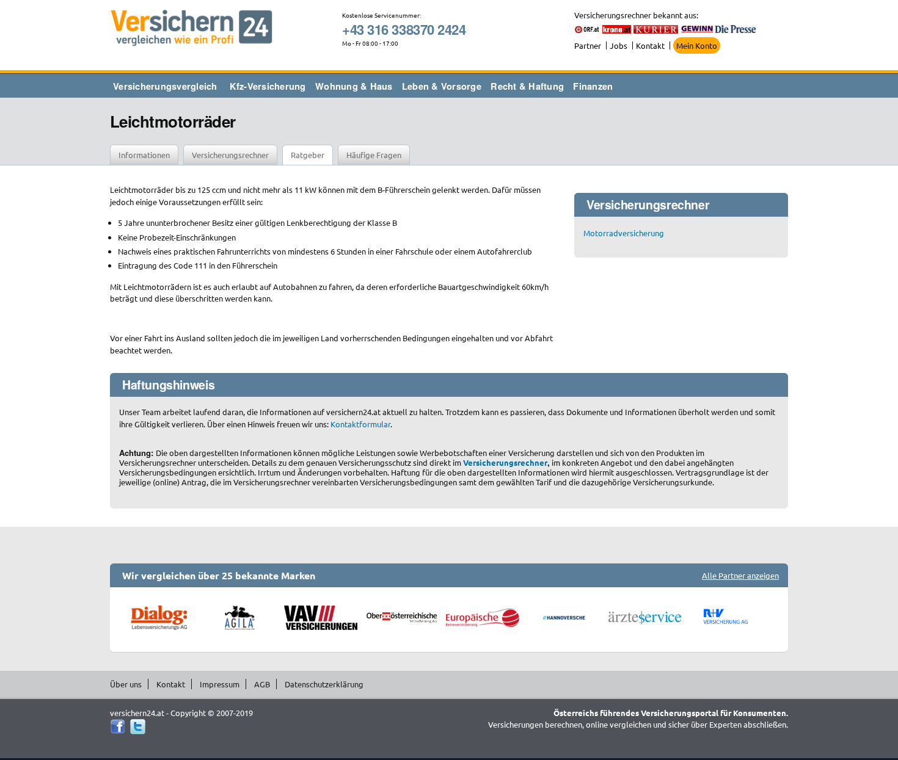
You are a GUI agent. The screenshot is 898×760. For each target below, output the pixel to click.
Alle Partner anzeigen (740, 575)
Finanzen (593, 86)
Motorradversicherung (623, 233)
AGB (262, 684)
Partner (587, 45)
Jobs (618, 45)
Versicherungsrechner (230, 155)
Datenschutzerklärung (324, 684)
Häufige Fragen (373, 155)
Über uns (126, 684)
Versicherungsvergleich (165, 86)
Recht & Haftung (527, 86)
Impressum (219, 684)
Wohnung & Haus (354, 86)
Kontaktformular (360, 424)
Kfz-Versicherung (268, 86)
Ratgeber (307, 155)
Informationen (144, 155)
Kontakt (650, 45)
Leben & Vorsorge (441, 86)
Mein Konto (696, 45)
